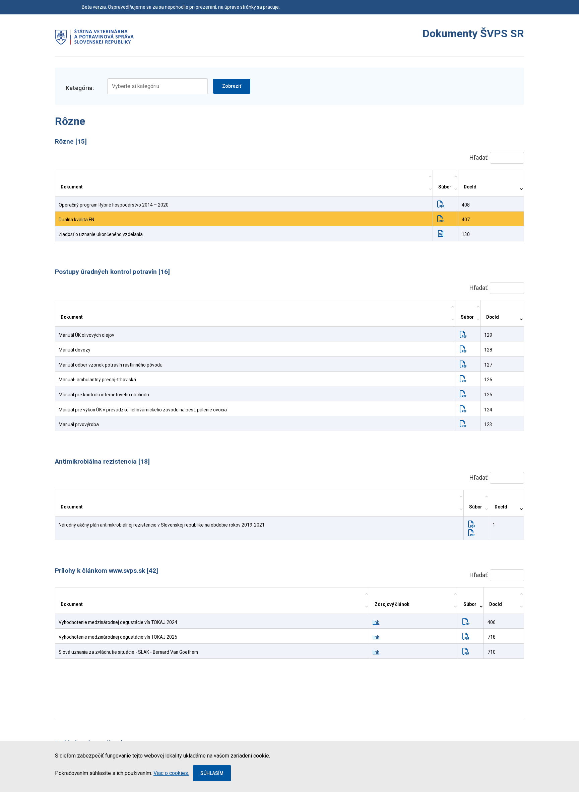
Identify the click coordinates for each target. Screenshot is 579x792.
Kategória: (80, 87)
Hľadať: (479, 157)
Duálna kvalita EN (76, 219)
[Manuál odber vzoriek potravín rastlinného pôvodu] (464, 365)
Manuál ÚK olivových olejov (86, 335)
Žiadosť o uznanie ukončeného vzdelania (101, 234)
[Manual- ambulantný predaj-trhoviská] (464, 379)
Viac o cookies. (171, 773)
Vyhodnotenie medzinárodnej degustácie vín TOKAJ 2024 (118, 622)
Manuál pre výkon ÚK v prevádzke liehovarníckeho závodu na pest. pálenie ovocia (143, 409)
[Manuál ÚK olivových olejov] (464, 335)
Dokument (72, 186)
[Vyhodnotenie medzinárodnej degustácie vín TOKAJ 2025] (467, 637)
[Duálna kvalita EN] (442, 219)
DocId (470, 186)
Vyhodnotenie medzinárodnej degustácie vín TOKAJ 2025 (118, 637)
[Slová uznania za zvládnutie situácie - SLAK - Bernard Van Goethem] (467, 652)
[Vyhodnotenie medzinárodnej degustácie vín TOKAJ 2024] (467, 622)
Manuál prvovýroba (79, 424)
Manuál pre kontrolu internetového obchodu (104, 394)
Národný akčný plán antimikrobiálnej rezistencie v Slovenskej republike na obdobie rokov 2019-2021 (162, 525)
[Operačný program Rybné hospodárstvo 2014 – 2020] (442, 205)
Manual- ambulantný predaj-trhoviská (97, 379)
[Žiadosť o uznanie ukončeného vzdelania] (442, 234)
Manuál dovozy (74, 349)
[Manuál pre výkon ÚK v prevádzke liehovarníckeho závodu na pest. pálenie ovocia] (464, 409)
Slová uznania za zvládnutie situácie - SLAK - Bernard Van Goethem (128, 652)
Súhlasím (211, 773)
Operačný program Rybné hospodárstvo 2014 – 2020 (114, 205)
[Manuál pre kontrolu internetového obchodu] (464, 394)
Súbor (444, 186)
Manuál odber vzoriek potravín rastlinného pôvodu (111, 365)
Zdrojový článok (392, 604)
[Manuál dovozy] (464, 349)
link (376, 622)
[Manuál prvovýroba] (464, 424)
